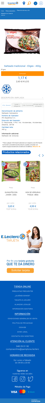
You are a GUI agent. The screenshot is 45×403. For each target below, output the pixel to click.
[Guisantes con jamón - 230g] (11, 171)
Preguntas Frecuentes (22, 291)
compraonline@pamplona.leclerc (22, 349)
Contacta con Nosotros (22, 336)
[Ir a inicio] (13, 3)
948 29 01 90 (36, 146)
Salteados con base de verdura (7, 14)
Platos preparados (10, 11)
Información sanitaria (22, 309)
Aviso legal (22, 332)
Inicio (2, 11)
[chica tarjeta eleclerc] (22, 239)
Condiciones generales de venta (22, 318)
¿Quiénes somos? (22, 296)
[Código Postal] (24, 3)
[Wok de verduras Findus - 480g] (33, 171)
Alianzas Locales (22, 304)
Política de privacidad (22, 323)
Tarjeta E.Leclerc (23, 300)
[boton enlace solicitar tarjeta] (22, 267)
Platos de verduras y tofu (23, 10)
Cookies (22, 327)
